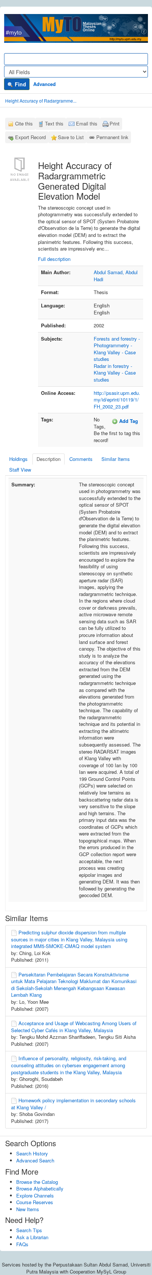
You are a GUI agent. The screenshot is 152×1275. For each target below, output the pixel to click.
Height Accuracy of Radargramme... (40, 100)
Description (49, 458)
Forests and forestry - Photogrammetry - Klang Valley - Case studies (117, 349)
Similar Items (115, 458)
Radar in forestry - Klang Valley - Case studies (115, 372)
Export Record (30, 137)
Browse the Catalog (37, 1181)
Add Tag (128, 420)
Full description (54, 258)
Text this (54, 123)
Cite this (24, 123)
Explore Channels (35, 1195)
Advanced (44, 83)
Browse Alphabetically (39, 1188)
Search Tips (29, 1230)
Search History (32, 1153)
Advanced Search (35, 1160)
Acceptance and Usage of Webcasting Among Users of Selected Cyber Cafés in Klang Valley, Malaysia (74, 1027)
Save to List (71, 137)
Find (19, 84)
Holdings (18, 458)
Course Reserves (34, 1202)
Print (115, 123)
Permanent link (112, 137)
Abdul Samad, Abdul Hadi (116, 276)
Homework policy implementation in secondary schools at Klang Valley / (73, 1104)
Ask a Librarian (32, 1237)
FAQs (22, 1244)
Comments (81, 458)
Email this (86, 123)
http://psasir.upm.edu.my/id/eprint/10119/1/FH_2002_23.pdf (117, 399)
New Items (27, 1209)
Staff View (20, 469)
